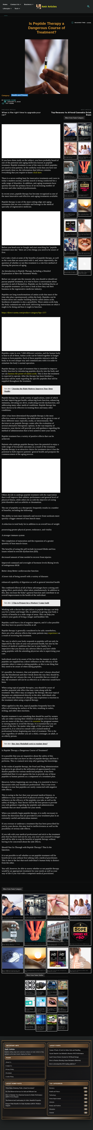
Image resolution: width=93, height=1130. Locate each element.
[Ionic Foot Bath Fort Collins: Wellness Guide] (84, 167)
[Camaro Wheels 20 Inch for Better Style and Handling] (30, 985)
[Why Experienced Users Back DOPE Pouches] (84, 186)
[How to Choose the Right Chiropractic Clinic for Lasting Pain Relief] (70, 129)
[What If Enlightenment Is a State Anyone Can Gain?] (84, 205)
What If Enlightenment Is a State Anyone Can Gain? (84, 214)
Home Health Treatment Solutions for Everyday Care (69, 254)
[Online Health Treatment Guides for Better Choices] (70, 264)
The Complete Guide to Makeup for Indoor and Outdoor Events (52, 1010)
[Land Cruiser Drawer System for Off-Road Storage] (52, 985)
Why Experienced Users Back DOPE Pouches (83, 195)
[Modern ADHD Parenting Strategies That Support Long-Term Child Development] (70, 205)
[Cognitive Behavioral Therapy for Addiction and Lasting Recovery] (84, 148)
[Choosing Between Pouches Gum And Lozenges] (70, 148)
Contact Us (9, 1066)
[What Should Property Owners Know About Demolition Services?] (52, 1019)
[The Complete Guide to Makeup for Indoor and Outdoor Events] (52, 1002)
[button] (88, 6)
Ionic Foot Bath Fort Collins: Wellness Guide (83, 176)
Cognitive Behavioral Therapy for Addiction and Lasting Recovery (84, 157)
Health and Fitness (19, 95)
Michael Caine (10, 100)
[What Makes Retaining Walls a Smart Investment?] (63, 1002)
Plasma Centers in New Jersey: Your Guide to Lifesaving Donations (69, 196)
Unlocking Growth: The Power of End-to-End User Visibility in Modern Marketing (41, 1010)
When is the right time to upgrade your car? (21, 113)
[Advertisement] (31, 141)
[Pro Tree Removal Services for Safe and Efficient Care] (30, 1019)
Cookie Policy (10, 1076)
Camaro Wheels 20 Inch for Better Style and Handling (29, 992)
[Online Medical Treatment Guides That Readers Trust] (84, 244)
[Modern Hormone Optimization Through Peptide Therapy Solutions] (70, 167)
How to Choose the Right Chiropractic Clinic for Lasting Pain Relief (70, 138)
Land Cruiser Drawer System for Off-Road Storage (52, 992)
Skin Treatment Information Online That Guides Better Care (84, 234)
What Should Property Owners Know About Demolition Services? (50, 1028)
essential (36, 721)
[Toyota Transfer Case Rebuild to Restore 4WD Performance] (41, 985)
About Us (8, 1062)
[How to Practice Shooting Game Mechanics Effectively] (63, 985)
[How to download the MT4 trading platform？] (30, 1002)
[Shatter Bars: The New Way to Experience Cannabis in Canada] (70, 225)
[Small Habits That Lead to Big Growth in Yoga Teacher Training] (84, 264)
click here (37, 172)
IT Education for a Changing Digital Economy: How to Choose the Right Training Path (40, 1028)
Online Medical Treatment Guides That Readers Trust (84, 253)
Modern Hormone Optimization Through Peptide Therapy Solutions (70, 177)
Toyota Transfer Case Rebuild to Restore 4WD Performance (40, 993)
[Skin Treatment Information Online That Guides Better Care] (84, 225)
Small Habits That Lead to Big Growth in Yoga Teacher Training (84, 273)
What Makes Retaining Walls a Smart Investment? (62, 1009)
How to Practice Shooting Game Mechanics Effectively (62, 993)
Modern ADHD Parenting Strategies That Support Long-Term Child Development (69, 215)
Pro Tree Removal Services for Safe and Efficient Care (29, 1027)
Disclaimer (9, 1073)
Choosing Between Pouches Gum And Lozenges (70, 157)
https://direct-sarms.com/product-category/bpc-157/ (24, 312)
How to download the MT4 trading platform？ (29, 1009)
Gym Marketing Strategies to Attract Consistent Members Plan (84, 138)
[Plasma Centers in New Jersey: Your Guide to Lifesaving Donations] (70, 186)
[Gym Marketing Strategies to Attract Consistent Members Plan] (84, 129)
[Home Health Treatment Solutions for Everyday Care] (70, 244)
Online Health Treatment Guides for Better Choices (70, 272)
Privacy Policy (10, 1069)
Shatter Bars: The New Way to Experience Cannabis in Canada (70, 234)
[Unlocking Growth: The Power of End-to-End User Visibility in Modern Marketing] (41, 1002)
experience (53, 633)
